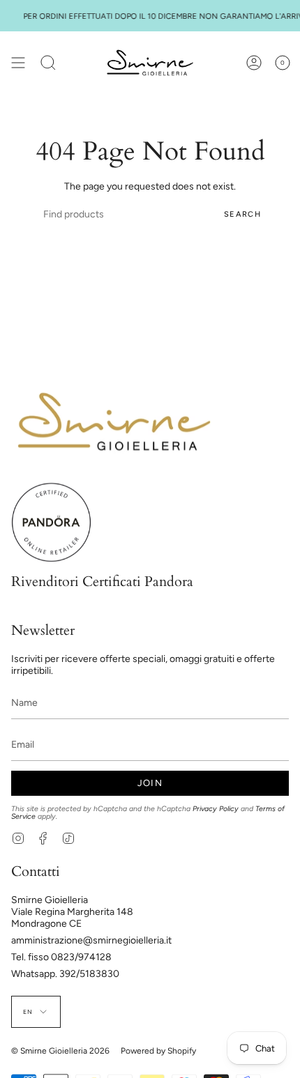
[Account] (254, 62)
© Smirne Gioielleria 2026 (60, 1051)
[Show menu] (18, 62)
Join (150, 783)
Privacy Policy (216, 808)
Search (242, 214)
